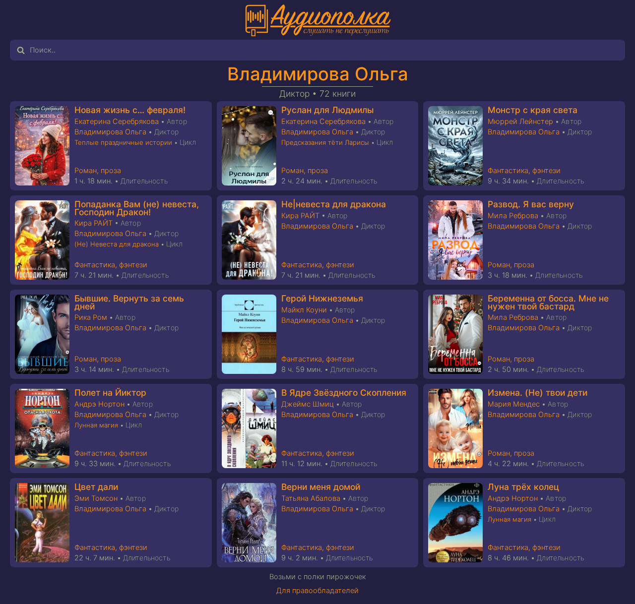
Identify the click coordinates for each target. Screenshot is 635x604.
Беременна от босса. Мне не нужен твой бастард (548, 302)
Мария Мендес (514, 404)
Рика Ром (90, 317)
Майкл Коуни (304, 309)
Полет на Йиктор (110, 392)
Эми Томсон (96, 498)
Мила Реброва (513, 215)
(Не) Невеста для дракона (116, 244)
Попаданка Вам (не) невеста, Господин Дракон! (136, 208)
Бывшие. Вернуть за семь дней (129, 302)
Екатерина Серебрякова (116, 121)
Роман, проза (97, 170)
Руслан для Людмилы (327, 110)
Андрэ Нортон (99, 404)
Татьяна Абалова (310, 498)
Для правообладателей (317, 590)
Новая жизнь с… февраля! (130, 110)
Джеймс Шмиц (307, 404)
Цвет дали (96, 487)
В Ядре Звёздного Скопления (343, 392)
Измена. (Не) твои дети (537, 392)
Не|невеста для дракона (333, 204)
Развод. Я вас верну (531, 204)
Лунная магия (96, 425)
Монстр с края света (532, 110)
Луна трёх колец (523, 487)
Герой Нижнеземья (322, 298)
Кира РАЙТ (93, 223)
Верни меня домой (320, 487)
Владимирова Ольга (317, 74)
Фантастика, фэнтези (524, 170)
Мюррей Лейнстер (520, 121)
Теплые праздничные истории (123, 142)
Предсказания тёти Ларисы (325, 142)
